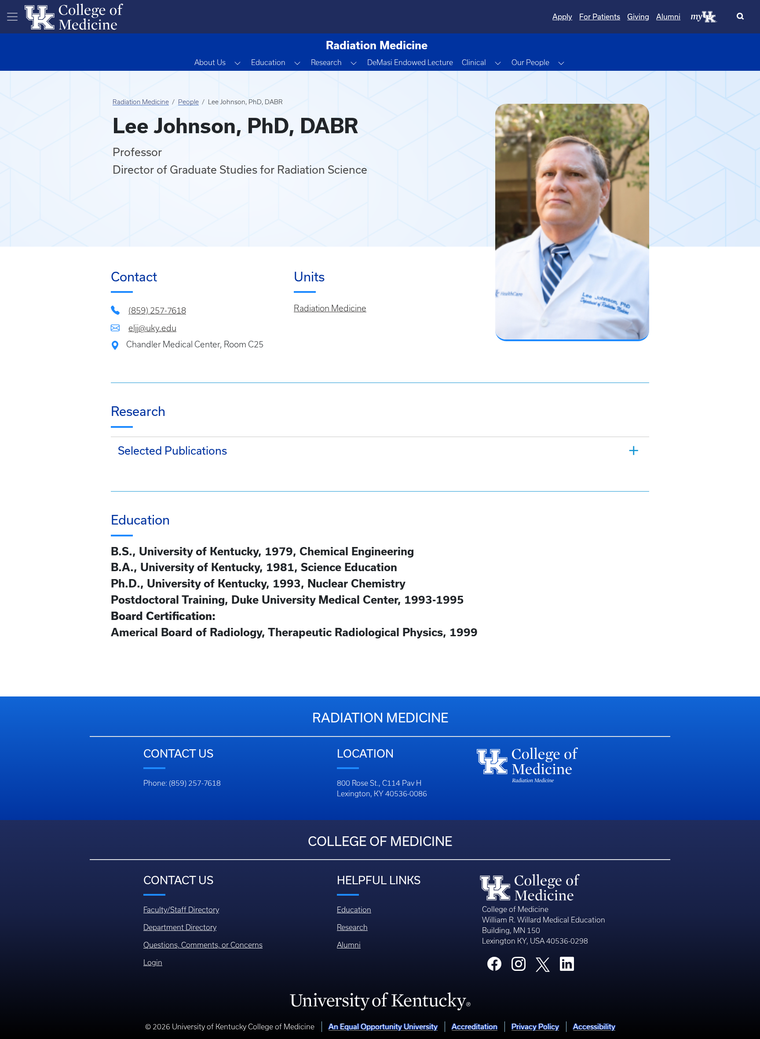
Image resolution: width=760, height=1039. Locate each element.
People (188, 102)
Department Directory (179, 927)
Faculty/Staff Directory (181, 910)
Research (352, 927)
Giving (638, 16)
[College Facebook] (494, 966)
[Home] (74, 16)
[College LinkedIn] (567, 966)
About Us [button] (210, 62)
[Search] (742, 17)
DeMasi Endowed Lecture (410, 62)
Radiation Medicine (141, 102)
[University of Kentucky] (380, 1001)
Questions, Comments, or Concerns (203, 945)
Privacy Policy (535, 1026)
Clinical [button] (474, 62)
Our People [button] (530, 62)
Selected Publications (172, 450)
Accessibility (594, 1026)
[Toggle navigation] (12, 17)
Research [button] (326, 62)
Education (354, 910)
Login (152, 962)
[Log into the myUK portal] (704, 16)
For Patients (599, 16)
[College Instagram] (519, 966)
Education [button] (268, 62)
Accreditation (474, 1026)
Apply (562, 16)
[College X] (543, 964)
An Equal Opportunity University (383, 1026)
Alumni (668, 16)
